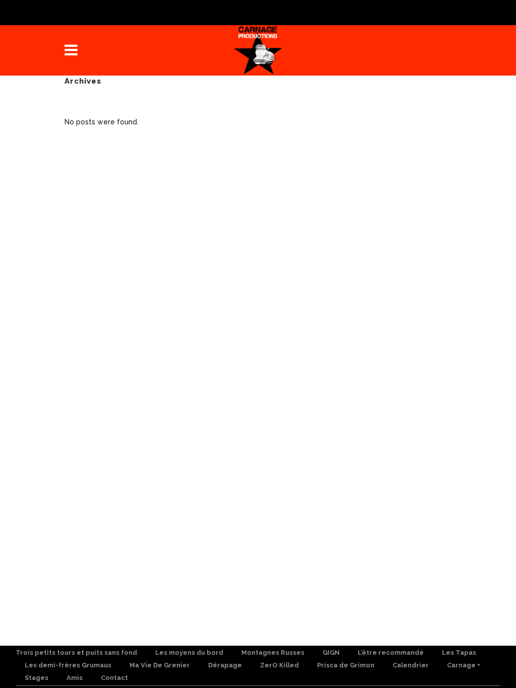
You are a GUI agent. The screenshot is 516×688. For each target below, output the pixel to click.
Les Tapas (459, 652)
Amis (75, 677)
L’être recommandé (391, 652)
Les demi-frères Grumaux (68, 665)
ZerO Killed (279, 665)
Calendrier (411, 665)
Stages (36, 677)
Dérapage (225, 665)
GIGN (331, 652)
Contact (114, 677)
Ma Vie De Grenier (160, 665)
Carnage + (463, 665)
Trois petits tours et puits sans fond (76, 652)
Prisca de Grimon (345, 665)
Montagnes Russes (272, 652)
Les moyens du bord (189, 652)
